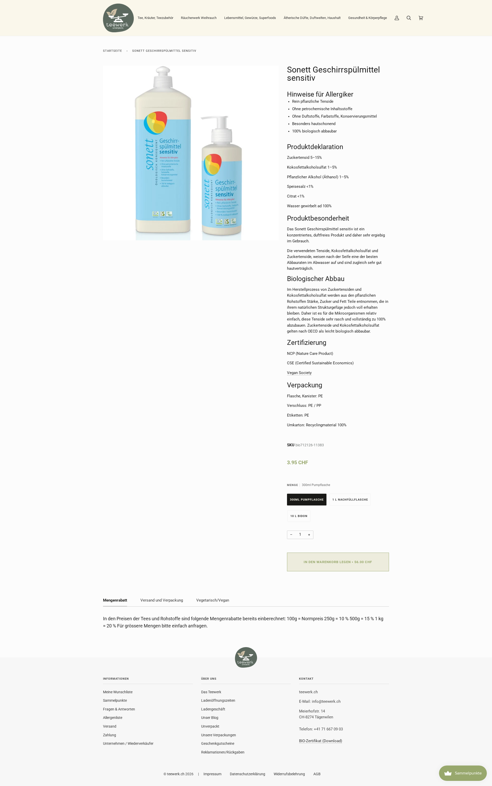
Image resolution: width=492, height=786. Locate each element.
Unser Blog (209, 718)
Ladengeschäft (213, 709)
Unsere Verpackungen (218, 735)
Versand (109, 726)
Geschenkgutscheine (217, 743)
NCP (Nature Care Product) (310, 353)
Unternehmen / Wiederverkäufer (128, 743)
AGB (317, 774)
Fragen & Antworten (119, 709)
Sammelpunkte (115, 700)
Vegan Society (299, 373)
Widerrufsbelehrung (289, 774)
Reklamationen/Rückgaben (222, 752)
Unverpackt (210, 726)
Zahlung (109, 735)
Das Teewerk (211, 692)
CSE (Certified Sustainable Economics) (320, 363)
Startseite (112, 51)
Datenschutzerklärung (247, 774)
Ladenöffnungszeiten (218, 700)
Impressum (212, 774)
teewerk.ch (175, 774)
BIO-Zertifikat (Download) (320, 741)
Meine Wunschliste (117, 692)
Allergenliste (112, 718)
